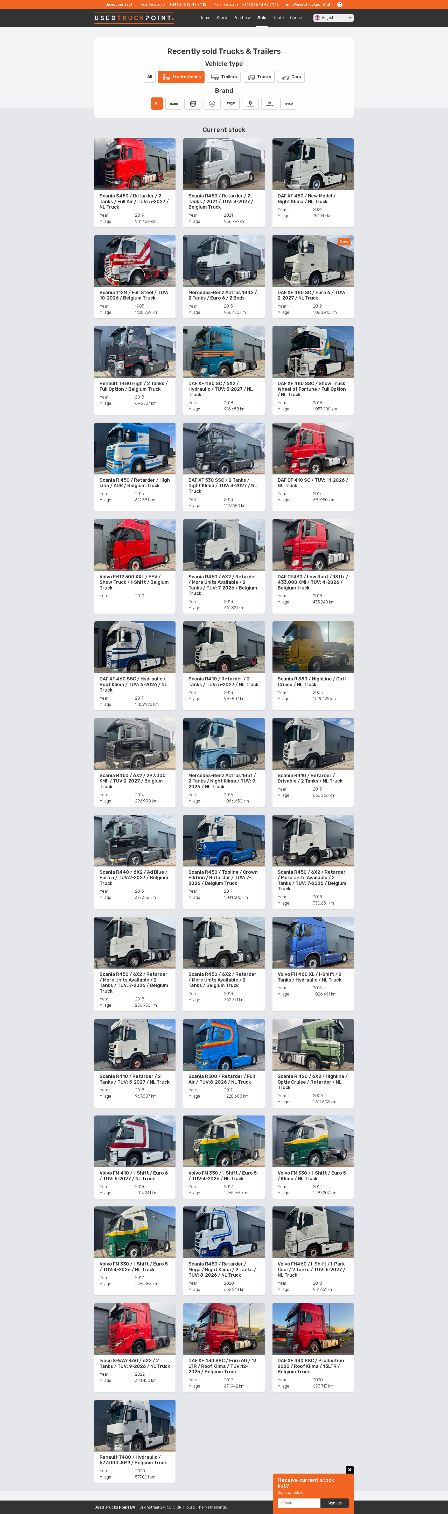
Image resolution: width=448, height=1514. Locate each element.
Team (205, 17)
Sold (262, 17)
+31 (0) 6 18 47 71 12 (187, 4)
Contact (297, 17)
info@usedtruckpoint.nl (308, 4)
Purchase (242, 17)
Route (278, 17)
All (149, 76)
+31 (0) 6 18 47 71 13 (260, 4)
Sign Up (335, 1503)
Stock (221, 17)
